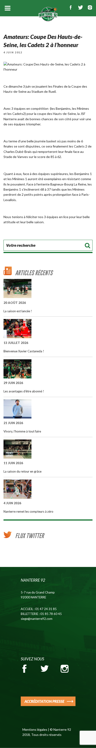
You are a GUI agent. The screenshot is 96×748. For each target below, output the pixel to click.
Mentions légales (34, 729)
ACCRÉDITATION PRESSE (44, 701)
